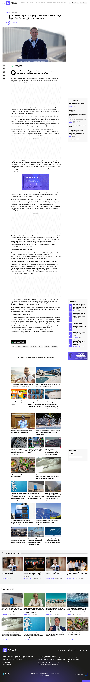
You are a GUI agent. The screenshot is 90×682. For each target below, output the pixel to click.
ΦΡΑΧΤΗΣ (33, 346)
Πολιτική (8, 12)
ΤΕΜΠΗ (40, 346)
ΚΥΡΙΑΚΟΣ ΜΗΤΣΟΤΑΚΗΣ (22, 346)
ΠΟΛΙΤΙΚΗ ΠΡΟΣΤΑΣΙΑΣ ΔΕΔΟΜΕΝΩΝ (34, 669)
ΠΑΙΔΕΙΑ (44, 2)
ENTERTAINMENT (61, 2)
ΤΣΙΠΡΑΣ (47, 346)
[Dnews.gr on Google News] (81, 3)
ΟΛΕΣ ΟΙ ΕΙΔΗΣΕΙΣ (62, 650)
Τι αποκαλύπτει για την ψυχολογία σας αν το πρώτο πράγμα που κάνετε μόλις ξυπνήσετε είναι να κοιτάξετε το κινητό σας (48, 476)
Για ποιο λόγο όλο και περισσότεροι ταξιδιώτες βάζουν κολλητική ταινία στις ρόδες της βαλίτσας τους (12, 609)
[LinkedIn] (4, 72)
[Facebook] (4, 65)
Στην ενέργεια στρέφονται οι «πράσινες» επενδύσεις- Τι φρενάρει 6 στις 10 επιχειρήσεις (47, 522)
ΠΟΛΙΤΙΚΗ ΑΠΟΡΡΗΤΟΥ (50, 669)
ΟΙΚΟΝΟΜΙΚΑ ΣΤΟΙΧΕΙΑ (82, 669)
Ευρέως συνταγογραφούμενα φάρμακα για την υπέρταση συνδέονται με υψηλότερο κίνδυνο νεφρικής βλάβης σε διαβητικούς (19, 496)
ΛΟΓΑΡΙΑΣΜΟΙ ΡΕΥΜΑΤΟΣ (75, 457)
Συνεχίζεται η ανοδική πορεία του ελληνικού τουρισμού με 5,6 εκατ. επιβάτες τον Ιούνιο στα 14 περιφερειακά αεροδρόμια (52, 404)
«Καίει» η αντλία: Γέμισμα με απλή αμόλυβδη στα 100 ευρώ (35, 450)
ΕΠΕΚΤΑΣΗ (54, 346)
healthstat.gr (4, 614)
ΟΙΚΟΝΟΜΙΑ (28, 2)
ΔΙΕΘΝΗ (39, 2)
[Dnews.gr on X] (73, 3)
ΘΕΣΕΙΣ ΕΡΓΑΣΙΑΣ (52, 2)
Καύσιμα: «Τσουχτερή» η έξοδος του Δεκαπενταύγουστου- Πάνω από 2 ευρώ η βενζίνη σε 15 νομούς (22, 522)
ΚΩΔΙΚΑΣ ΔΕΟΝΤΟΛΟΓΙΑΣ (69, 669)
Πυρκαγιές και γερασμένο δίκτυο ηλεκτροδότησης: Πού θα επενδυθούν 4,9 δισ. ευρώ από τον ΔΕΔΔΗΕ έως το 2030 (53, 496)
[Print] (4, 78)
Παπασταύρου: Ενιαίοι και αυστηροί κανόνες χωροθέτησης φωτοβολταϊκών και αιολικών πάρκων (55, 634)
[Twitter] (4, 68)
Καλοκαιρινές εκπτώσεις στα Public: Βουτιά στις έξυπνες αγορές (18, 402)
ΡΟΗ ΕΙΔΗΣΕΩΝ (73, 101)
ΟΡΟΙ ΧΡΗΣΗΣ (20, 669)
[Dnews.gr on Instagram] (75, 3)
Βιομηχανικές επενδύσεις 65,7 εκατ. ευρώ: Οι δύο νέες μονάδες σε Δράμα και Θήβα (52, 540)
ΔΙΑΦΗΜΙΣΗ (12, 669)
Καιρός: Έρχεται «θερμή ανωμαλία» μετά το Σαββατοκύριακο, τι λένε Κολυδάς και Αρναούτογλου (48, 432)
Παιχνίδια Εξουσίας (77, 346)
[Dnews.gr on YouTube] (83, 3)
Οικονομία (75, 310)
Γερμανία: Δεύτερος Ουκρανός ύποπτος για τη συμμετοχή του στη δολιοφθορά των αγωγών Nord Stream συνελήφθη (77, 609)
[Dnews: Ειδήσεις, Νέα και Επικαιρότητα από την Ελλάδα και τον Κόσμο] (11, 3)
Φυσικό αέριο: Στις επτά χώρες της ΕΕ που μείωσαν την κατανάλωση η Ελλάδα (18, 540)
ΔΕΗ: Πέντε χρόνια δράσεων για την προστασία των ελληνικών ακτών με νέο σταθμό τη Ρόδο (55, 609)
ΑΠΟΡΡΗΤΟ (86, 681)
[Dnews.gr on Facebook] (70, 3)
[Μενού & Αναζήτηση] (4, 3)
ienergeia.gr (26, 614)
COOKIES (59, 669)
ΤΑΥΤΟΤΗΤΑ (5, 669)
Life (69, 111)
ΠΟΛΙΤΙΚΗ (22, 2)
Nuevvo (48, 675)
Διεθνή (70, 117)
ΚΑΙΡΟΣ (71, 453)
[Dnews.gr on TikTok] (78, 3)
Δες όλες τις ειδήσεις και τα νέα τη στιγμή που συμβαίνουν (36, 357)
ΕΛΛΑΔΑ (34, 2)
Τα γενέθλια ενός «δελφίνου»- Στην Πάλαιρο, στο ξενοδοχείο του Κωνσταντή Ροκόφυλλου (77, 573)
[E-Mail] (4, 75)
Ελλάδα (70, 106)
